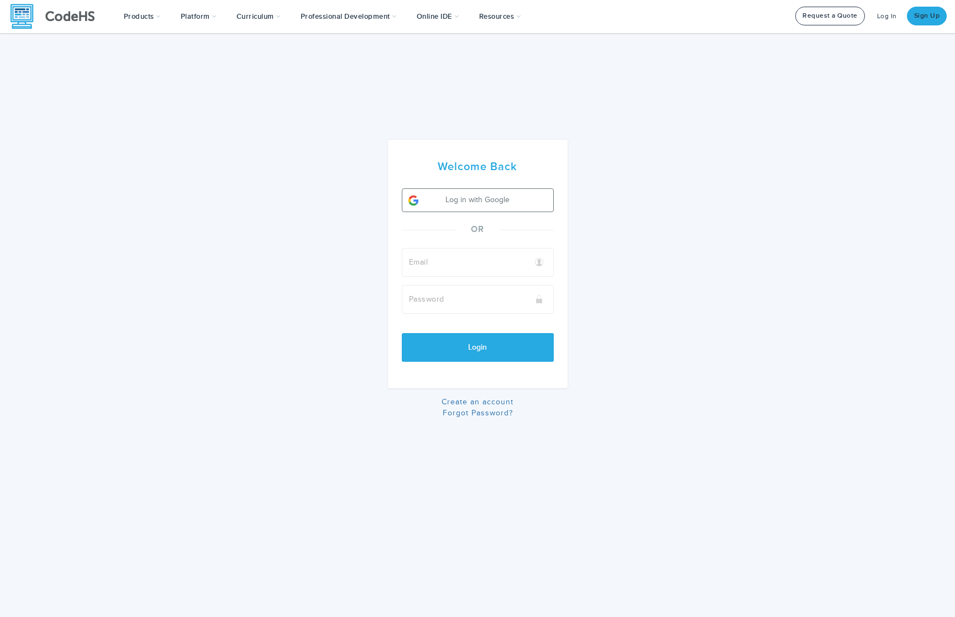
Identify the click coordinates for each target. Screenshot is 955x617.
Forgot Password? (478, 413)
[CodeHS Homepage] (57, 16)
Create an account (477, 402)
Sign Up (927, 16)
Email (418, 262)
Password (426, 299)
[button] (142, 16)
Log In (887, 16)
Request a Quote (830, 16)
